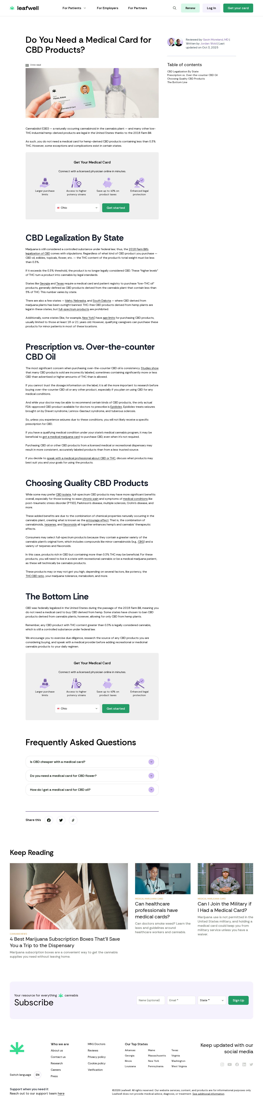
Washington (178, 1061)
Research (57, 1063)
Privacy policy (97, 1057)
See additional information (208, 1093)
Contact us (58, 1057)
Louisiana (130, 1066)
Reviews (93, 1050)
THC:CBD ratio (35, 576)
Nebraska (79, 300)
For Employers (107, 8)
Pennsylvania (155, 1066)
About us (57, 1050)
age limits (109, 318)
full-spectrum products (74, 309)
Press (54, 1076)
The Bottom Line (177, 82)
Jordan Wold (208, 43)
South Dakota (102, 300)
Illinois (128, 1061)
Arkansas (130, 1050)
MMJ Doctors (96, 1044)
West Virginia (179, 1066)
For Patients (72, 8)
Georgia (45, 283)
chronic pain (90, 499)
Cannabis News (18, 933)
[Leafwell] (24, 8)
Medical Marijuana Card (149, 898)
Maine (151, 1050)
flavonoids (70, 524)
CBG (141, 541)
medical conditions (135, 499)
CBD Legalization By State (183, 71)
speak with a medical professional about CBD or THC (81, 458)
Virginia (175, 1055)
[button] (73, 820)
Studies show (150, 368)
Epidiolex (116, 407)
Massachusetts (157, 1055)
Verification (95, 1070)
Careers (56, 1070)
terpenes (50, 524)
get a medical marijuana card (61, 437)
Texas (60, 283)
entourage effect (97, 520)
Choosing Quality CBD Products (186, 78)
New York (88, 318)
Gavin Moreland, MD (216, 39)
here (61, 1093)
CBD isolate (63, 494)
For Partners (137, 8)
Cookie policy (97, 1063)
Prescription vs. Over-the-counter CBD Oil (192, 75)
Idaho (68, 300)
